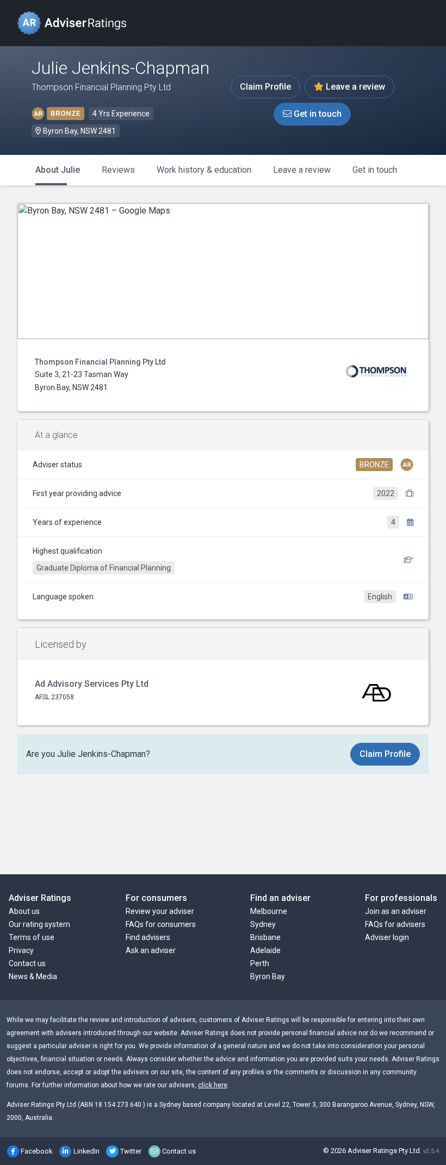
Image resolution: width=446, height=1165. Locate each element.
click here (212, 1085)
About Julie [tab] (57, 170)
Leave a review (354, 87)
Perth (259, 963)
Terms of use (31, 937)
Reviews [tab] (118, 170)
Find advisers (148, 937)
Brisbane (265, 937)
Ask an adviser (151, 950)
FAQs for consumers (161, 924)
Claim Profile (265, 87)
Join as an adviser (395, 911)
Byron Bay (267, 976)
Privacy (21, 950)
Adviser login (387, 937)
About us (24, 911)
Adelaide (265, 950)
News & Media (33, 976)
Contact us (27, 963)
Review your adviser (160, 911)
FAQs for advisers (395, 924)
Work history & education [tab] (204, 170)
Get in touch (317, 114)
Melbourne (268, 911)
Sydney (263, 924)
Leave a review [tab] (302, 170)
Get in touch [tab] (374, 170)
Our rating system (39, 924)
